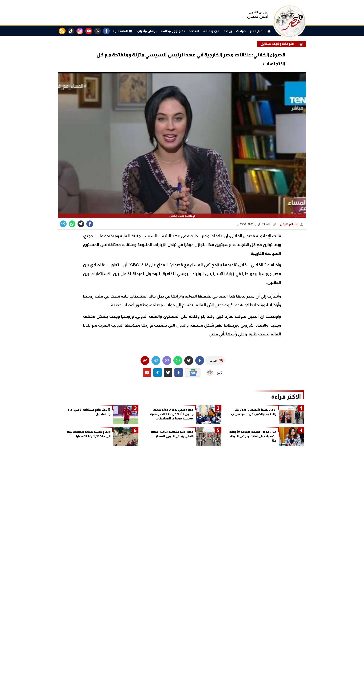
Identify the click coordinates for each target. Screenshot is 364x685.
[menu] (114, 31)
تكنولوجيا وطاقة (173, 31)
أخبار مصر (256, 31)
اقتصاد (194, 31)
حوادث (241, 31)
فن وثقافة (211, 31)
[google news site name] (193, 372)
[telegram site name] (157, 372)
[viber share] (63, 223)
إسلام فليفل (289, 224)
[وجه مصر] (289, 35)
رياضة (227, 31)
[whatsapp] (145, 360)
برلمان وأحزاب (147, 31)
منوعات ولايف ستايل (277, 43)
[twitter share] (81, 223)
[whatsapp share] (72, 223)
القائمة (123, 31)
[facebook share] (89, 223)
